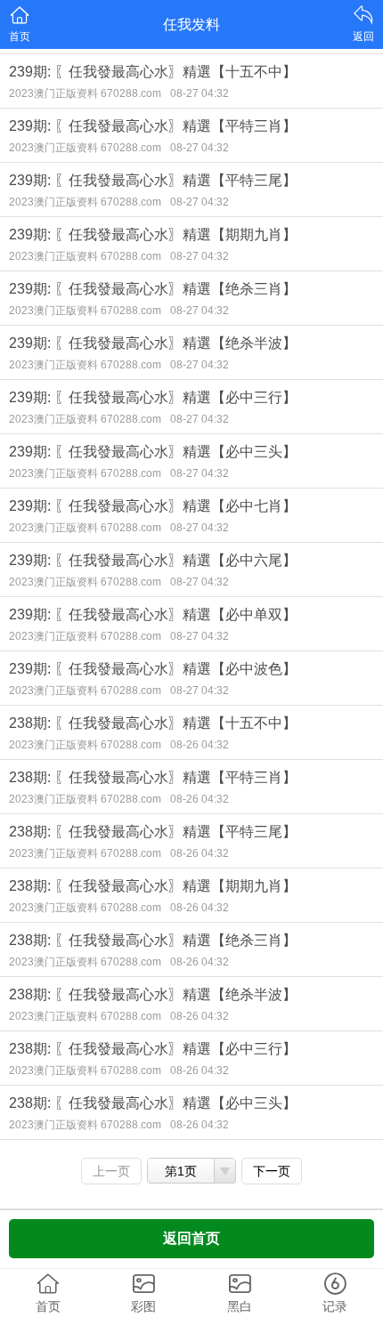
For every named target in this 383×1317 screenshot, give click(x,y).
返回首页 (191, 1238)
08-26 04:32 (199, 745)
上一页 (111, 1171)
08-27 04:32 (199, 93)
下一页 (271, 1171)
